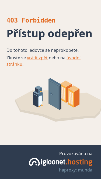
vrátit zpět (37, 58)
